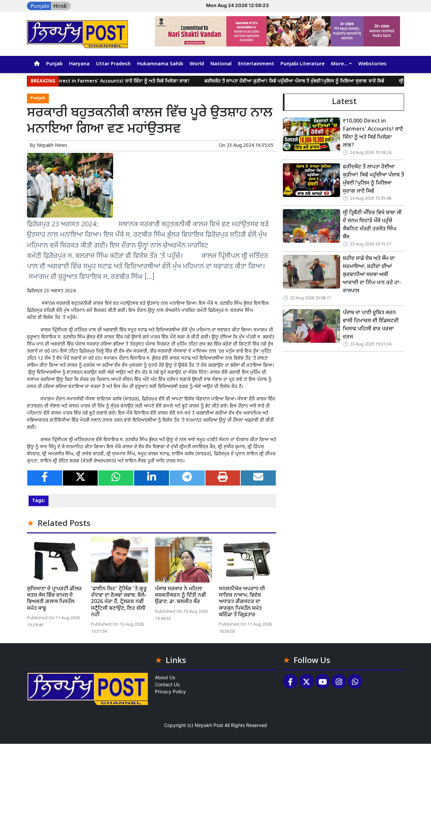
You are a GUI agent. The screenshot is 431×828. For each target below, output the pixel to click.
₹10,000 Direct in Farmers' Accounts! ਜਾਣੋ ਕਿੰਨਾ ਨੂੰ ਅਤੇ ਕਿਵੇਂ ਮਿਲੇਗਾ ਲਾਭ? (93, 81)
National (221, 64)
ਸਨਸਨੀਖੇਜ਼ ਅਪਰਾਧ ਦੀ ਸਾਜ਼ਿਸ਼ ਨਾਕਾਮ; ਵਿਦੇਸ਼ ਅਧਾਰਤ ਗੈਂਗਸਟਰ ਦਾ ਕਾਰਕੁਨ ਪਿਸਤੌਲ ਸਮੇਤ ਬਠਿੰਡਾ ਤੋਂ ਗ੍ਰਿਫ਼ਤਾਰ (242, 602)
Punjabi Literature (302, 64)
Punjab (54, 64)
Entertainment (256, 64)
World (197, 64)
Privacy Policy (170, 691)
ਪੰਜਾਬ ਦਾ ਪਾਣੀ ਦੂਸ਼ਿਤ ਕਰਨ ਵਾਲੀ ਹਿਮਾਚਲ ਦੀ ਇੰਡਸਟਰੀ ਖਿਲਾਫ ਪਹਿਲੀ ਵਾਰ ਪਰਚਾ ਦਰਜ (371, 325)
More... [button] (339, 64)
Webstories (372, 64)
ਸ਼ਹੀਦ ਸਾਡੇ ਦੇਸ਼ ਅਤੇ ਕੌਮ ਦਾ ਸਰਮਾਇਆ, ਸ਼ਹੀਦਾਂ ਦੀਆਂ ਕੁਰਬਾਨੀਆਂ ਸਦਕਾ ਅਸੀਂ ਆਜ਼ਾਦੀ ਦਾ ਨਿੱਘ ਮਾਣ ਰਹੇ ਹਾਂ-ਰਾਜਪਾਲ (372, 275)
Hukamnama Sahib (160, 64)
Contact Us (167, 684)
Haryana (79, 64)
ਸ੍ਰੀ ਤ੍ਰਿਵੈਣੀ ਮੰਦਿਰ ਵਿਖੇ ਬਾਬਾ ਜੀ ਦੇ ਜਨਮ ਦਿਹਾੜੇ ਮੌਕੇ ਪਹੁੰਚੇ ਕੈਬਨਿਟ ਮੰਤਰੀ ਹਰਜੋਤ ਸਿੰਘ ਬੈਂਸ (372, 225)
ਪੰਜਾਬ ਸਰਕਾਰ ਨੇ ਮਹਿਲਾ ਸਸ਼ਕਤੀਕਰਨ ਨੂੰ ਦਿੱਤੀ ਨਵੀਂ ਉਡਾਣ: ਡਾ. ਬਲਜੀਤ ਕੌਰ (180, 595)
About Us (165, 677)
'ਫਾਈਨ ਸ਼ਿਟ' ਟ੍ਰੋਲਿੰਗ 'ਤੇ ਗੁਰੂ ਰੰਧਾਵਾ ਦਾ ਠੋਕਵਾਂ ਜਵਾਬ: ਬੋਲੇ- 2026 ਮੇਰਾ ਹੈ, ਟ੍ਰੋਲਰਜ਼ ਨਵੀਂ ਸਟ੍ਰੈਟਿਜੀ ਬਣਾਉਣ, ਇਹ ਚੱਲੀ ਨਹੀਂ (119, 602)
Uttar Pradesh (113, 64)
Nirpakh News (52, 145)
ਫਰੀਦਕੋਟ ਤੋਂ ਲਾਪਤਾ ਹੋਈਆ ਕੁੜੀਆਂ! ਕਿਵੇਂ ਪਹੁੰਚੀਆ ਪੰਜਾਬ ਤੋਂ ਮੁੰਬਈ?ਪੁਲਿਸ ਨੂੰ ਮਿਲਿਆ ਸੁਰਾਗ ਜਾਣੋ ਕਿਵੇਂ (274, 81)
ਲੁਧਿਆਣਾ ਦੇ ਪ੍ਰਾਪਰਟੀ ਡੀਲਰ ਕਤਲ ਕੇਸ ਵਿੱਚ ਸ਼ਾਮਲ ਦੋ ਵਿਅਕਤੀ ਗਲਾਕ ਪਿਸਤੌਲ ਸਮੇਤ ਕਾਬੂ (54, 599)
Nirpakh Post (209, 725)
